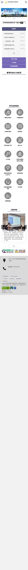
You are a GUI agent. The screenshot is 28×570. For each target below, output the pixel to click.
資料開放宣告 (5, 281)
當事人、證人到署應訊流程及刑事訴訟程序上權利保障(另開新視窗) (17, 16)
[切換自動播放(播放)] (24, 10)
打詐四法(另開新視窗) (10, 16)
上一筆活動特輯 (2, 227)
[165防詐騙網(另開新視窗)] (20, 251)
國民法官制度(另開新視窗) (22, 16)
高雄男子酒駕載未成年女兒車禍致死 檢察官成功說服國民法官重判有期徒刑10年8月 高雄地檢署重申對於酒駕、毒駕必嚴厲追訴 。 (9, 37)
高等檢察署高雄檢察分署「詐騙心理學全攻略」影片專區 (12, 22)
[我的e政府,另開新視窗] (11, 288)
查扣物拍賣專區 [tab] (14, 66)
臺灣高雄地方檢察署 (14, 73)
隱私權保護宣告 (6, 276)
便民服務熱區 (14, 106)
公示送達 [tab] (14, 62)
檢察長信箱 (12, 278)
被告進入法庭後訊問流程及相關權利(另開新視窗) (19, 16)
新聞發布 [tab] (14, 28)
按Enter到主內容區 (5, 1)
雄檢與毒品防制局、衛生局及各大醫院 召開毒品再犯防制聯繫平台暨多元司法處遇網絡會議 (9, 33)
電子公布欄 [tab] (14, 59)
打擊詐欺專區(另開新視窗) (8, 16)
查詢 (26, 2)
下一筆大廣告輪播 (25, 13)
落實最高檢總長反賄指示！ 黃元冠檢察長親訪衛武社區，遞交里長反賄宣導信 (9, 45)
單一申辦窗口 (5, 278)
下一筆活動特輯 (25, 227)
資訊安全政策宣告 (14, 276)
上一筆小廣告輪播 (2, 251)
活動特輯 (14, 210)
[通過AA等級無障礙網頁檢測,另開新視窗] (6, 288)
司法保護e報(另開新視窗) (14, 18)
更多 (14, 53)
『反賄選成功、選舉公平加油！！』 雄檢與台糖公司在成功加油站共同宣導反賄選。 (9, 41)
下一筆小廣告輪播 (25, 251)
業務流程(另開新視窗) (15, 16)
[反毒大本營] (8, 251)
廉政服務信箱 (18, 278)
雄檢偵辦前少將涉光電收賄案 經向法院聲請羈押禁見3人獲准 (9, 48)
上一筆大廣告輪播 (2, 13)
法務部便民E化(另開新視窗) (5, 16)
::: (1, 7)
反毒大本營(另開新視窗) (12, 16)
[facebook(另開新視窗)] (15, 288)
